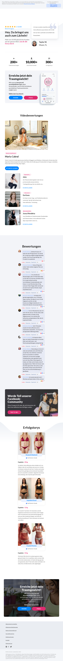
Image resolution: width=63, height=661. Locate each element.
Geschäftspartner (10, 633)
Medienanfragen (10, 637)
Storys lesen (12, 168)
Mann (15, 98)
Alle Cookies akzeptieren (53, 5)
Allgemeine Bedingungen (12, 627)
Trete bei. (14, 412)
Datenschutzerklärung (11, 630)
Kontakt (7, 640)
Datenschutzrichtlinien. (29, 4)
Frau (31, 98)
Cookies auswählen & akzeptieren (52, 2)
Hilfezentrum (9, 643)
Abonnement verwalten (11, 624)
